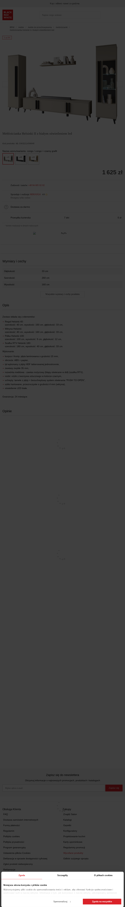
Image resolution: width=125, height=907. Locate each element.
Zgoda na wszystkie (102, 901)
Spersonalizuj (60, 901)
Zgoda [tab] (22, 875)
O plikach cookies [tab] (103, 875)
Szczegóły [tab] (62, 875)
